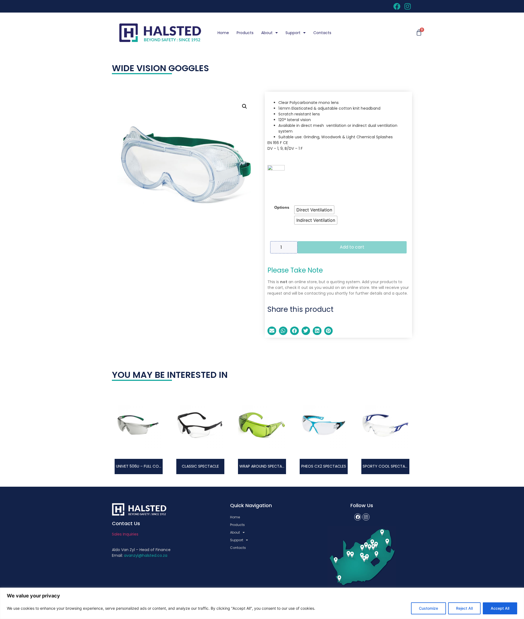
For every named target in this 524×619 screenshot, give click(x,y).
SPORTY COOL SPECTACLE (387, 466)
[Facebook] (357, 517)
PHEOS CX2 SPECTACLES (323, 466)
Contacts (322, 32)
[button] (244, 106)
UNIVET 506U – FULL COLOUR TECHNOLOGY (155, 466)
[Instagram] (366, 517)
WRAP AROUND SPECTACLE (263, 466)
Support (292, 32)
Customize (428, 608)
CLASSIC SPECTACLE (200, 466)
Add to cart (352, 247)
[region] (262, 603)
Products (245, 32)
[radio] (314, 210)
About (267, 32)
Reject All (464, 608)
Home (223, 32)
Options (281, 207)
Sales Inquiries (125, 534)
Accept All (500, 608)
